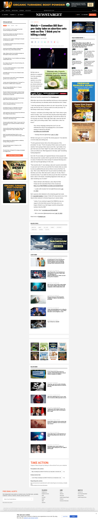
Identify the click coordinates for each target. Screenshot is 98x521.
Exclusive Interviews (64, 500)
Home (3, 10)
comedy (46, 45)
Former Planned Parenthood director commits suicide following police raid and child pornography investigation (56, 373)
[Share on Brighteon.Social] (32, 42)
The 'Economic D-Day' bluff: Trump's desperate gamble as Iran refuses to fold (13, 78)
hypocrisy (50, 45)
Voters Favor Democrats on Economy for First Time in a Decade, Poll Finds (13, 103)
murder (58, 45)
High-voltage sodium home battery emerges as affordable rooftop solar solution (13, 54)
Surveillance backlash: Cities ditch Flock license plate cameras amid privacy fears (13, 99)
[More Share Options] (58, 42)
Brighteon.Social (45, 493)
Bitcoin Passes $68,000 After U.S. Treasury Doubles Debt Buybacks (12, 88)
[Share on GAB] (45, 42)
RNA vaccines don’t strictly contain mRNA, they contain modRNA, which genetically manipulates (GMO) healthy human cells (56, 285)
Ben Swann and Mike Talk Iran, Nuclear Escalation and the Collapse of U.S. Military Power (77, 53)
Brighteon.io (44, 492)
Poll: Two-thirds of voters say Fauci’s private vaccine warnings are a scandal (12, 30)
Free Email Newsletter (82, 493)
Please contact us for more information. (39, 485)
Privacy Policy (81, 495)
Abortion (36, 22)
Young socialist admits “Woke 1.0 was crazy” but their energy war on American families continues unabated (14, 123)
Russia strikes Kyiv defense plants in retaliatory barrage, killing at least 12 (13, 141)
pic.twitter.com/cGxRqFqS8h (41, 131)
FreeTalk (43, 497)
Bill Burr (42, 45)
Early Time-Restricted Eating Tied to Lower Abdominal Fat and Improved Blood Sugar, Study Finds (14, 135)
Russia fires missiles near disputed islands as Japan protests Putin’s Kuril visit (13, 34)
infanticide (54, 45)
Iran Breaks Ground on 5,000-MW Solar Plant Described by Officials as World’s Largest (12, 108)
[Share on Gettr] (54, 42)
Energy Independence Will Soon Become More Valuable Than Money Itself (77, 63)
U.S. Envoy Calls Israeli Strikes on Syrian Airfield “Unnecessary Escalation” (13, 68)
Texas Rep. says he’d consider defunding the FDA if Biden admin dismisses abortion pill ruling (56, 385)
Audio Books (28, 10)
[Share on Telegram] (41, 42)
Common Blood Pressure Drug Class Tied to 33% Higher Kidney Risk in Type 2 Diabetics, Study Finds (13, 129)
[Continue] (31, 499)
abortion (35, 45)
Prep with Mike (15, 10)
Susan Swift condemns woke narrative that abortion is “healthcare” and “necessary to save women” (56, 422)
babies (38, 45)
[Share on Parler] (48, 42)
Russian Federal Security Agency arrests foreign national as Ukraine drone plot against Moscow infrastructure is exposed (13, 93)
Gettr (43, 495)
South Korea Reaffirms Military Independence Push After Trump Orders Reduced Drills (13, 49)
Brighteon (8, 10)
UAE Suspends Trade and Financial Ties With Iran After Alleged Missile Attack (14, 113)
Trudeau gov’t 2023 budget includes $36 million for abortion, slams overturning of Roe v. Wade (56, 410)
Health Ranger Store (82, 497)
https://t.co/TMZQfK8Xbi (40, 186)
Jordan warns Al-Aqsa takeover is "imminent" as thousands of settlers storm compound (13, 83)
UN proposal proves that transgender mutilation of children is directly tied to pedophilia (55, 298)
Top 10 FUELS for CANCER (53, 321)
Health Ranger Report (77, 37)
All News (62, 493)
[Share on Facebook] (35, 42)
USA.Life (43, 502)
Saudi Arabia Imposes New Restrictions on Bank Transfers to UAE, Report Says (13, 118)
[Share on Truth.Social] (51, 42)
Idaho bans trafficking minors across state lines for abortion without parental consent (56, 397)
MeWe (43, 499)
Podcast (61, 499)
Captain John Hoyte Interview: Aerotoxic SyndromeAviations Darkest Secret (88, 72)
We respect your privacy (7, 502)
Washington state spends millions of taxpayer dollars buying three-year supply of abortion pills (57, 447)
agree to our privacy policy (31, 518)
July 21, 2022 (54, 134)
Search (94, 10)
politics (62, 45)
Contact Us (80, 492)
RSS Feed (62, 495)
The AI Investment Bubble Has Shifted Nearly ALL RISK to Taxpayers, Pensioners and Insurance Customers (89, 63)
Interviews (21, 10)
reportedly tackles (38, 196)
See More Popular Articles (15, 155)
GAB (43, 500)
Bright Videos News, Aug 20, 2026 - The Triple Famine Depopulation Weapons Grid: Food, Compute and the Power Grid (77, 73)
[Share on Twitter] (38, 42)
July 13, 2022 (58, 213)
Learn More (65, 516)
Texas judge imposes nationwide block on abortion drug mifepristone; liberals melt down (56, 435)
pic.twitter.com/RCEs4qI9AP (50, 210)
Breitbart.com (54, 97)
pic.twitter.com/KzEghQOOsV (55, 186)
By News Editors (35, 38)
